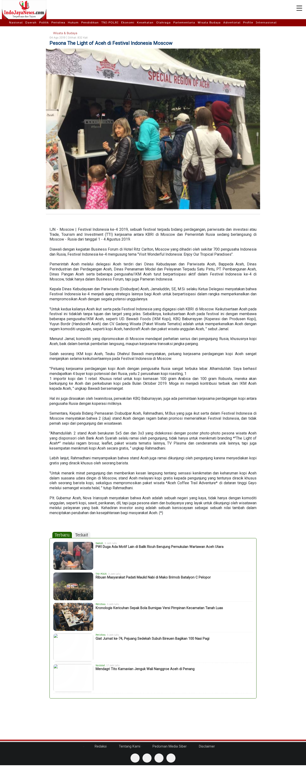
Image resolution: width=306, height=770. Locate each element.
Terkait (81, 535)
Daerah (31, 22)
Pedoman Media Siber (169, 746)
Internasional (266, 22)
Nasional (16, 22)
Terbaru (62, 535)
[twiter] (159, 758)
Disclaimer (206, 746)
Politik (44, 22)
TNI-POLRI (110, 22)
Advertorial (231, 22)
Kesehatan (145, 22)
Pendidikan (90, 22)
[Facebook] (135, 758)
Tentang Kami (129, 746)
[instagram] (171, 758)
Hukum (73, 22)
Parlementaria (184, 22)
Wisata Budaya (209, 22)
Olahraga (163, 22)
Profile (248, 22)
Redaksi (100, 746)
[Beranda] (5, 22)
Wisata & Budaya (64, 33)
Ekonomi (127, 22)
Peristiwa (58, 22)
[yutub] (147, 758)
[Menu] (299, 8)
